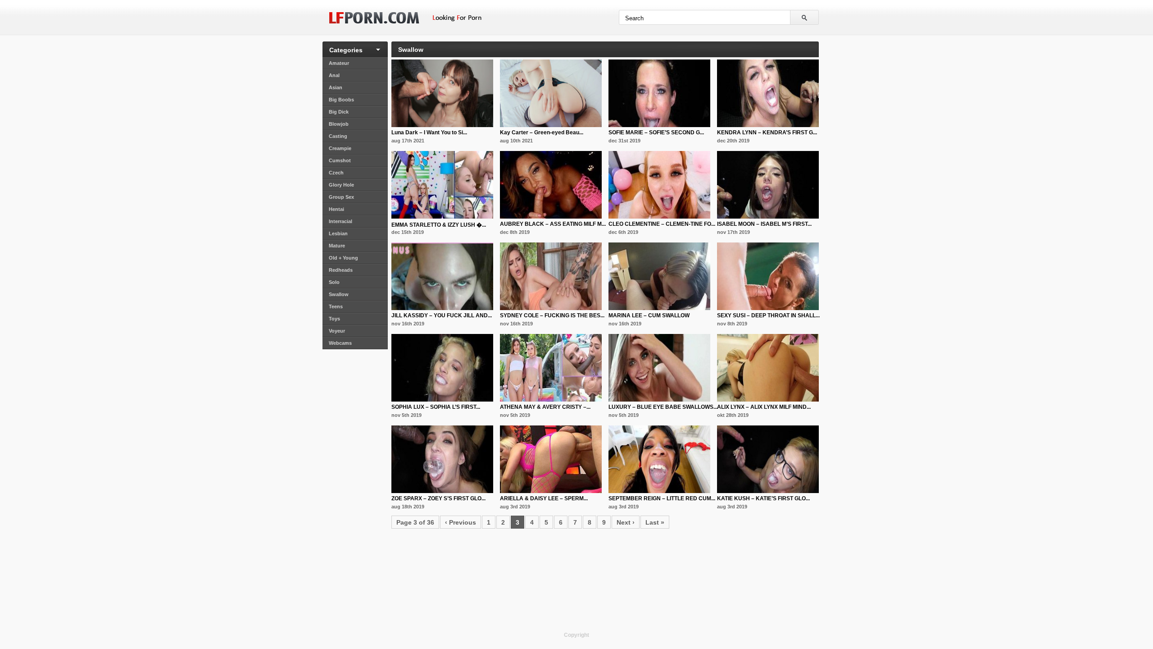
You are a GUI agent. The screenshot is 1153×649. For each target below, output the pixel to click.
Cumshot (340, 160)
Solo (334, 282)
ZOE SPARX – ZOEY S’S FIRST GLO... (438, 498)
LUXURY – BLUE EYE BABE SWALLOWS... (662, 407)
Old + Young (343, 258)
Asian (335, 87)
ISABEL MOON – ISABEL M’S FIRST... (764, 224)
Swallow (339, 294)
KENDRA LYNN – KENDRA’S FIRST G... (767, 132)
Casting (338, 136)
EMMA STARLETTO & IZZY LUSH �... (438, 225)
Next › (626, 522)
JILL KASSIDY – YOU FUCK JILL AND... (441, 315)
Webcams (340, 343)
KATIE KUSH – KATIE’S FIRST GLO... (763, 498)
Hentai (336, 209)
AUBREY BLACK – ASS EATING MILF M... (553, 224)
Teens (336, 306)
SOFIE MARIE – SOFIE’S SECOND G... (656, 132)
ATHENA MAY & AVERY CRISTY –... (545, 407)
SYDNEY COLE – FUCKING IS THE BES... (552, 315)
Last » (654, 522)
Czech (336, 172)
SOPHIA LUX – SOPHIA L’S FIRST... (435, 407)
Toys (334, 318)
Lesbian (338, 233)
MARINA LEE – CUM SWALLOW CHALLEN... (649, 318)
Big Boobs (341, 99)
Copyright (576, 635)
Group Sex (341, 197)
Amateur (339, 63)
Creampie (340, 148)
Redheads (341, 270)
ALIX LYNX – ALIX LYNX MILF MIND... (764, 407)
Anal (334, 75)
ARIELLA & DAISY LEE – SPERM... (544, 498)
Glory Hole (341, 184)
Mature (337, 245)
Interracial (340, 221)
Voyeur (337, 331)
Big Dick (339, 111)
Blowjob (339, 124)
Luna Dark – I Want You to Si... (429, 132)
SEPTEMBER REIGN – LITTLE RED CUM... (661, 498)
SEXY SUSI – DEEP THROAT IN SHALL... (768, 315)
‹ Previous (460, 522)
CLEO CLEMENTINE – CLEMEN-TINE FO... (661, 224)
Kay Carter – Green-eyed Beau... (541, 132)
